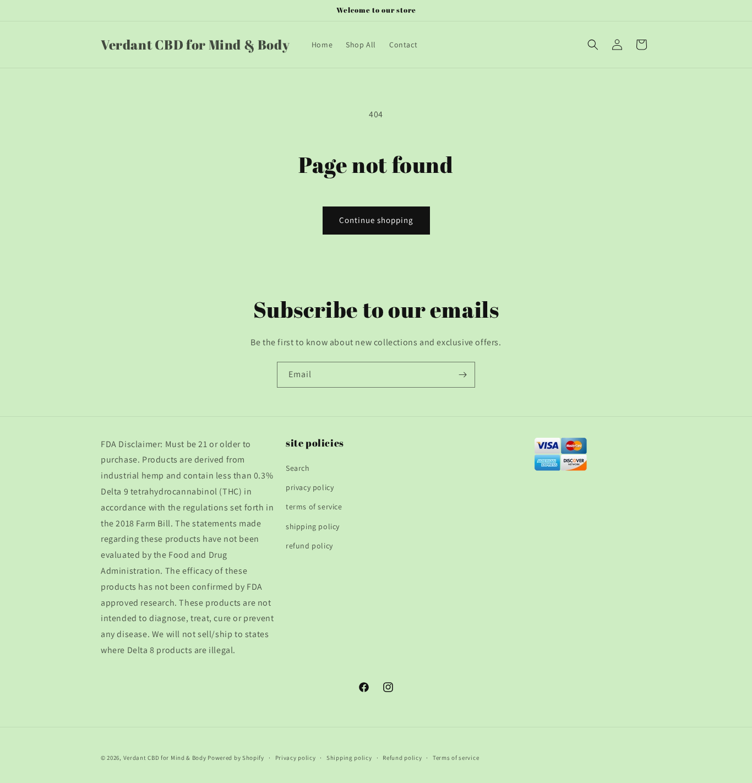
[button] (593, 44)
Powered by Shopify (236, 758)
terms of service (314, 507)
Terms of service (456, 758)
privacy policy (310, 487)
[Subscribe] (462, 375)
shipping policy (313, 526)
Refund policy (402, 758)
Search (298, 468)
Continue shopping (376, 220)
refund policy (309, 546)
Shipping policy (349, 758)
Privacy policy (295, 758)
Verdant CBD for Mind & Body (164, 758)
